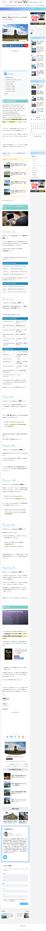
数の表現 (35, 174)
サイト (3, 894)
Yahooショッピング (19, 658)
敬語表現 (35, 172)
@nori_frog (7, 117)
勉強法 (35, 168)
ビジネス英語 (13, 766)
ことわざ (35, 163)
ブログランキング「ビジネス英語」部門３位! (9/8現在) (23, 9)
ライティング (20, 766)
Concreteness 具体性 (10, 88)
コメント (4, 873)
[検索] (31, 33)
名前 (3, 883)
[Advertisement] (15, 60)
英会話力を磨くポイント (30, 5)
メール (4, 889)
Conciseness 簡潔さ (10, 89)
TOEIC (34, 161)
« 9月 (31, 132)
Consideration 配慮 (10, 81)
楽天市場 (16, 656)
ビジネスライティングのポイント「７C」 (13, 79)
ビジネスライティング (19, 764)
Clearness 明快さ (10, 84)
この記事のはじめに (9, 77)
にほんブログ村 (5, 705)
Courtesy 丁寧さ (9, 83)
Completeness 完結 (10, 91)
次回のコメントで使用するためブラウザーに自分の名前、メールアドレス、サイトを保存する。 (16, 900)
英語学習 (26, 764)
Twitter (5, 859)
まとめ (6, 93)
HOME (24, 926)
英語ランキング (5, 700)
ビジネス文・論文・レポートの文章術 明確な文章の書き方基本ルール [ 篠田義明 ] (20, 650)
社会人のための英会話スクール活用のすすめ (15, 5)
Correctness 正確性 (10, 86)
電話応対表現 (36, 177)
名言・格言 (35, 170)
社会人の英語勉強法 (40, 5)
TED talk (35, 158)
